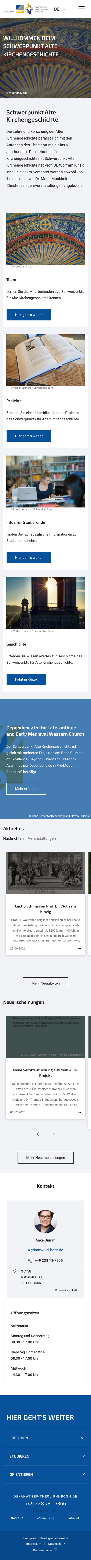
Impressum (33, 1543)
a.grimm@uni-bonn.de (45, 1250)
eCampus (43, 1518)
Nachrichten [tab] (13, 838)
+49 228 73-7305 (49, 1260)
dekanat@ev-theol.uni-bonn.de (45, 1496)
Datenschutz (56, 1543)
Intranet (73, 1518)
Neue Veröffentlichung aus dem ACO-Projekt (45, 1073)
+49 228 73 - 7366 (45, 1503)
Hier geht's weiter (40, 1417)
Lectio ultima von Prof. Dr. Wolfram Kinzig (45, 909)
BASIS (15, 1518)
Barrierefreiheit (43, 1550)
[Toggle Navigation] (82, 8)
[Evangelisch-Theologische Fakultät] (25, 9)
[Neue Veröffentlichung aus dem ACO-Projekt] (79, 1112)
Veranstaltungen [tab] (42, 838)
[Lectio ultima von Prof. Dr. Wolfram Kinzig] (79, 948)
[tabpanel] (45, 58)
